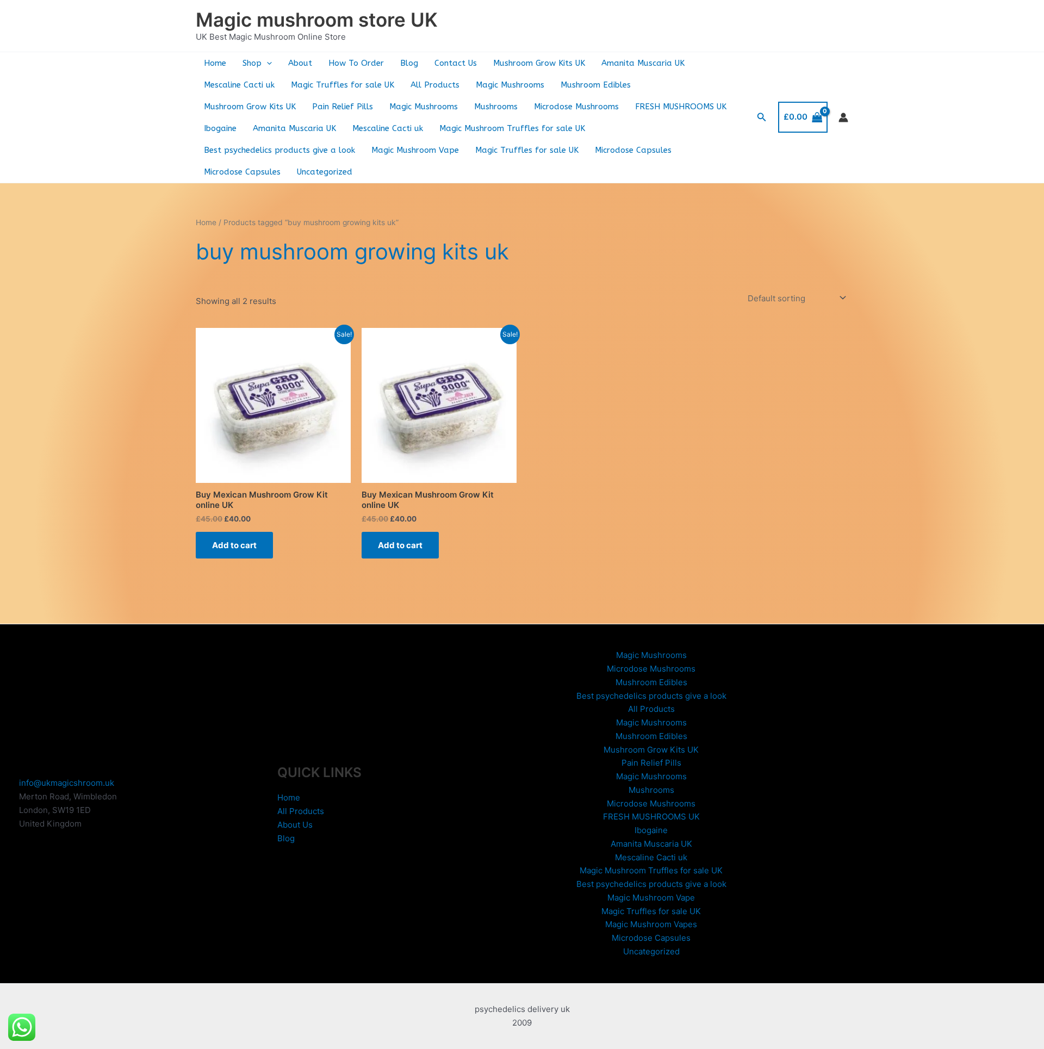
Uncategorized (324, 172)
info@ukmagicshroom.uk (66, 783)
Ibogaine (220, 128)
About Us (295, 825)
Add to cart (234, 545)
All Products (435, 85)
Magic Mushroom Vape (415, 150)
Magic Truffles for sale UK (342, 85)
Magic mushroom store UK (317, 19)
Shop (252, 63)
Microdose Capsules (633, 150)
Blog (409, 63)
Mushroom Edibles (596, 85)
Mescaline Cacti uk (239, 85)
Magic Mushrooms (510, 85)
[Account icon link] (843, 117)
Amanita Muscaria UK (643, 63)
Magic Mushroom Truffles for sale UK (512, 128)
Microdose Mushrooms (576, 106)
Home (215, 63)
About (300, 63)
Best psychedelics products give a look (279, 150)
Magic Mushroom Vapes (651, 924)
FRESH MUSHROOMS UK (680, 106)
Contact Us (455, 63)
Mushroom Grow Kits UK (539, 63)
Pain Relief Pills (342, 106)
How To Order (356, 63)
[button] (267, 63)
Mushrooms (496, 106)
